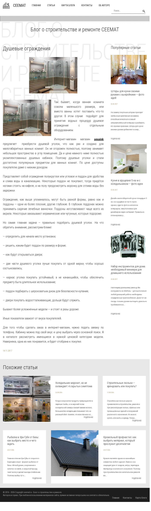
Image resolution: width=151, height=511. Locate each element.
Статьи (51, 5)
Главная (36, 5)
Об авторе (104, 5)
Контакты (86, 5)
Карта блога (68, 5)
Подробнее (115, 139)
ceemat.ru (28, 492)
